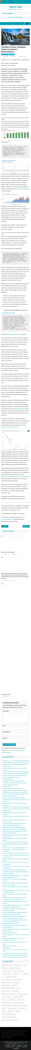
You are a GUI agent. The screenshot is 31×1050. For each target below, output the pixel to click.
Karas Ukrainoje (15, 982)
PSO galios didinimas (7, 1002)
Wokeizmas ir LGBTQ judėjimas (9, 1017)
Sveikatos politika (12, 1008)
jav (2, 976)
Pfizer (18, 999)
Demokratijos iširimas (7, 971)
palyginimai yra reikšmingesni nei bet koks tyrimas (14, 476)
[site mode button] (26, 23)
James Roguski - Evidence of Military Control (13, 899)
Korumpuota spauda (18, 997)
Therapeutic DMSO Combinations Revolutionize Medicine (16, 771)
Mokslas (13, 1045)
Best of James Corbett (8, 779)
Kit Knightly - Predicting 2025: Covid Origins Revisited (14, 897)
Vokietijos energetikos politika (9, 1014)
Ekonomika (19, 1045)
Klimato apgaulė (5, 985)
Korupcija (4, 999)
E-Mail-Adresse (7, 732)
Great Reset (18, 1046)
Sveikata (12, 54)
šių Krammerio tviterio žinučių (14, 334)
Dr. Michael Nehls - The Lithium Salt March (12, 788)
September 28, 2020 (8, 313)
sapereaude (13, 56)
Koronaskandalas (6, 991)
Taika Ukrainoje (21, 1008)
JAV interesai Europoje (10, 976)
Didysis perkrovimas (18, 971)
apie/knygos (16, 1048)
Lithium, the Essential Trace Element (11, 777)
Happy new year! (6, 947)
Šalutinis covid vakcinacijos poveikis (10, 1020)
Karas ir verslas (18, 979)
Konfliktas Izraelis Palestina (8, 988)
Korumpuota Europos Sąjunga (9, 994)
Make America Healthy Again (8, 552)
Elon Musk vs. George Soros (9, 940)
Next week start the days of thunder (11, 923)
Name (4, 725)
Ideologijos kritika (10, 1046)
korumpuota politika (6, 997)
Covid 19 (25, 965)
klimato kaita (14, 985)
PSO (23, 999)
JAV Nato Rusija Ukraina (7, 979)
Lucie (12, 696)
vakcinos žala (11, 1011)
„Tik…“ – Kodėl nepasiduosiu (6, 526)
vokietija (18, 1011)
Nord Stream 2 (11, 999)
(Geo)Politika (7, 1045)
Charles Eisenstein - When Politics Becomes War (13, 781)
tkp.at (5, 267)
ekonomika (15, 974)
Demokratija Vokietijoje (15, 968)
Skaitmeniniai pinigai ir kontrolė (9, 1005)
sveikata (4, 1008)
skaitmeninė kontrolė (23, 1005)
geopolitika (25, 974)
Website (5, 738)
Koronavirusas (5, 54)
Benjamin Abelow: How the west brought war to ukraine (15, 790)
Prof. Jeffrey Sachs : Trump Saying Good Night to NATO (15, 847)
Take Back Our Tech (7, 786)
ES (20, 974)
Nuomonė (24, 1046)
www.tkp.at (17, 510)
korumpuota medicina (23, 994)
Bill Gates (4, 965)
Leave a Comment (22, 56)
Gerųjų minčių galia (5, 694)
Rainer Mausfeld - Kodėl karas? (10, 945)
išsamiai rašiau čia (20, 408)
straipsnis (9, 60)
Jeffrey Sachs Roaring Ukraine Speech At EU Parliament (15, 842)
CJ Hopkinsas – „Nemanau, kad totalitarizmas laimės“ (15, 783)
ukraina (3, 1011)
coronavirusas (17, 965)
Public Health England (24, 189)
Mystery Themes (20, 1043)
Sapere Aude (15, 6)
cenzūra (10, 965)
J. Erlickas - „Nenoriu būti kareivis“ (10, 784)
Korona (18, 988)
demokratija (4, 968)
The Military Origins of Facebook (10, 933)
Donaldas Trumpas (6, 974)
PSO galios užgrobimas (19, 1002)
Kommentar (6, 711)
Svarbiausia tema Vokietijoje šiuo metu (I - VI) (13, 938)
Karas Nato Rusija (6, 982)
